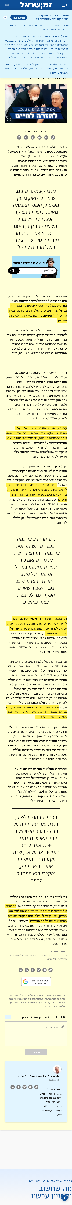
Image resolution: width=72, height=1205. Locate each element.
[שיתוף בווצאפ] (25, 137)
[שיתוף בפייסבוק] (32, 137)
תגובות (20, 1076)
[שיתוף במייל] (46, 137)
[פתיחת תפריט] (7, 5)
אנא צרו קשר (49, 1006)
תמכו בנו (19, 17)
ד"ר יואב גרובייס (33, 131)
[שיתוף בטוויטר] (39, 137)
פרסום (36, 1052)
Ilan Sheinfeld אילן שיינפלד (44, 1076)
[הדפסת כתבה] (19, 137)
